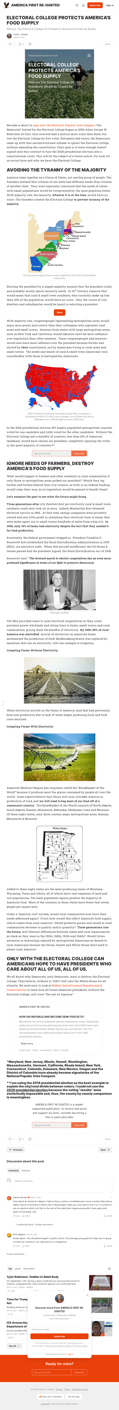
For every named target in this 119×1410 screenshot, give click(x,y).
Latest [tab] (18, 1268)
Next (103, 1149)
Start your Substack (52, 1396)
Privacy (59, 1389)
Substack (45, 1403)
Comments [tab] (13, 1170)
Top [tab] (10, 1268)
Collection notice (80, 1389)
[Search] (77, 5)
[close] (87, 1295)
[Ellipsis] (111, 1197)
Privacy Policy (81, 1346)
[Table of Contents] (3, 705)
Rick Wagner (19, 1234)
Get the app (74, 1396)
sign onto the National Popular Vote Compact (64, 125)
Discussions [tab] (29, 1268)
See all (12, 1345)
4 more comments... (16, 1254)
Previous (17, 1149)
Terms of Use (73, 1343)
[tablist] (19, 1171)
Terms (67, 1389)
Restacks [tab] (26, 1170)
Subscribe (95, 5)
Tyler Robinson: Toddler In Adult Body (33, 1277)
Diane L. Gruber (21, 35)
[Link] (2, 169)
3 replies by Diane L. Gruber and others (34, 1224)
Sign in (110, 5)
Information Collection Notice (58, 1346)
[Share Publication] (83, 5)
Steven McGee (20, 1197)
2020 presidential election (27, 1090)
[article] (59, 1284)
